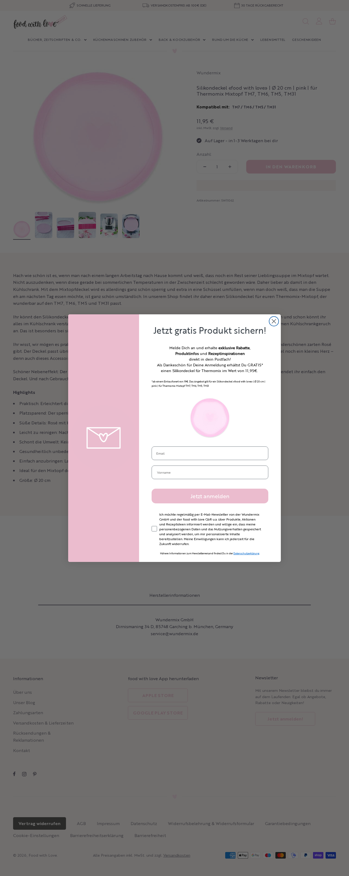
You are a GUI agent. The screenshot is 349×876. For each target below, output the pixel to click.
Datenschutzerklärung (246, 553)
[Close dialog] (274, 321)
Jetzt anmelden (210, 496)
